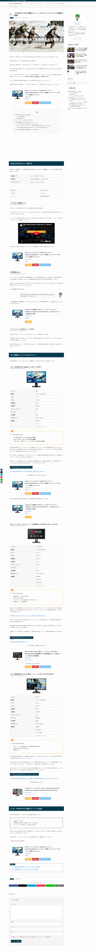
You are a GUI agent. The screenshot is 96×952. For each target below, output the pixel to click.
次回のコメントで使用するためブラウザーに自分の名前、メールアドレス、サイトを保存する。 (32, 936)
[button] (13, 885)
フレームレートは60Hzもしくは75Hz (24, 120)
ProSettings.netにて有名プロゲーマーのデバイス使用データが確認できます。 (28, 615)
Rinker (30, 259)
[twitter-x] (76, 0)
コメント (13, 904)
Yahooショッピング (45, 102)
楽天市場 (35, 102)
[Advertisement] (36, 146)
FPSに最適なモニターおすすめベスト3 (24, 122)
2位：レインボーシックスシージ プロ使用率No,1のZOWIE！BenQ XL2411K (33, 125)
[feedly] (81, 0)
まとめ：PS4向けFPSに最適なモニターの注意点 (26, 129)
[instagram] (78, 0)
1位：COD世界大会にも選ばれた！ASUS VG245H (27, 124)
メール (13, 926)
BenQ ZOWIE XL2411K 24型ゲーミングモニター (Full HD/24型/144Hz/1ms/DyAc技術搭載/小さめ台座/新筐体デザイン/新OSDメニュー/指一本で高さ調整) (42, 653)
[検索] (86, 0)
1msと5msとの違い (14, 283)
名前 (12, 921)
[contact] (84, 0)
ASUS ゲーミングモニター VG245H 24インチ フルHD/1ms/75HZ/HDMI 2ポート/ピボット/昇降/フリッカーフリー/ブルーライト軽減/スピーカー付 (42, 92)
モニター (11, 17)
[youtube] (79, 0)
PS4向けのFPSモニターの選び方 (23, 114)
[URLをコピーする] (59, 885)
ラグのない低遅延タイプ (22, 116)
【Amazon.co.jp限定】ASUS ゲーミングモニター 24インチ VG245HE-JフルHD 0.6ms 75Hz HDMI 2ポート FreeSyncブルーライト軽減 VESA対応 (42, 311)
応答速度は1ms (20, 118)
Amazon (28, 102)
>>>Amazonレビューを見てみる (32, 663)
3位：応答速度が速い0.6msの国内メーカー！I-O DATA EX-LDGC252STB (32, 127)
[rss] (83, 0)
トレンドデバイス (15, 3)
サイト (12, 932)
